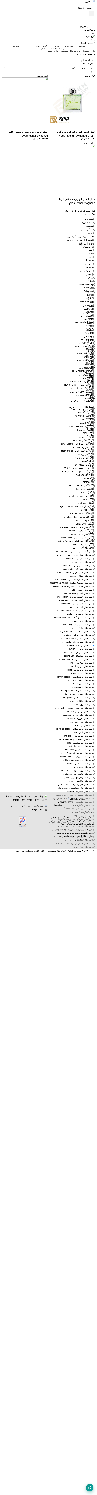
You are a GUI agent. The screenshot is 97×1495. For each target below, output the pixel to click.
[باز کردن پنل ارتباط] (89, 1487)
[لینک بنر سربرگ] (48, 747)
